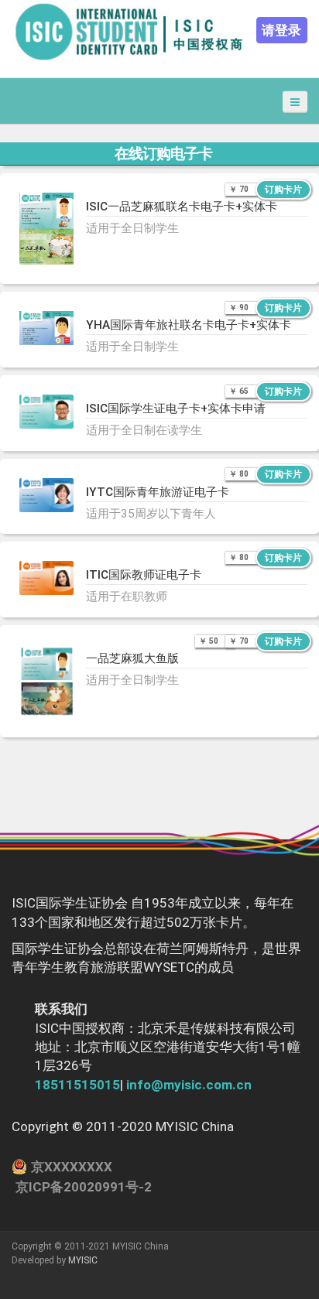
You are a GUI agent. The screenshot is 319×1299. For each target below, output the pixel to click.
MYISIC (83, 1260)
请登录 (281, 30)
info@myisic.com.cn (189, 1084)
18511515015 (77, 1084)
